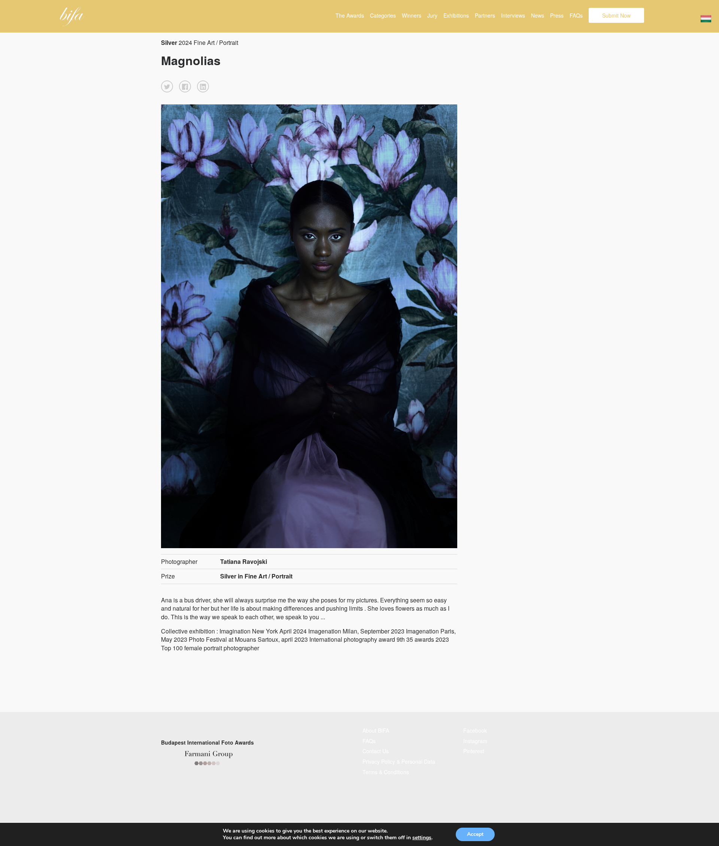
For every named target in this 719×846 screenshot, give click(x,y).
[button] (167, 86)
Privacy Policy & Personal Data (398, 761)
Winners (411, 15)
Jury (432, 15)
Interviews (513, 15)
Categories (383, 15)
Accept (475, 834)
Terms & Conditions (385, 772)
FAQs (576, 15)
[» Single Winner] (72, 16)
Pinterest (473, 751)
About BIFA (375, 730)
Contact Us (375, 751)
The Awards (350, 15)
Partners (485, 15)
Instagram (475, 741)
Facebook (475, 730)
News (537, 15)
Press (557, 15)
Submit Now (616, 15)
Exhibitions (456, 15)
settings (421, 837)
